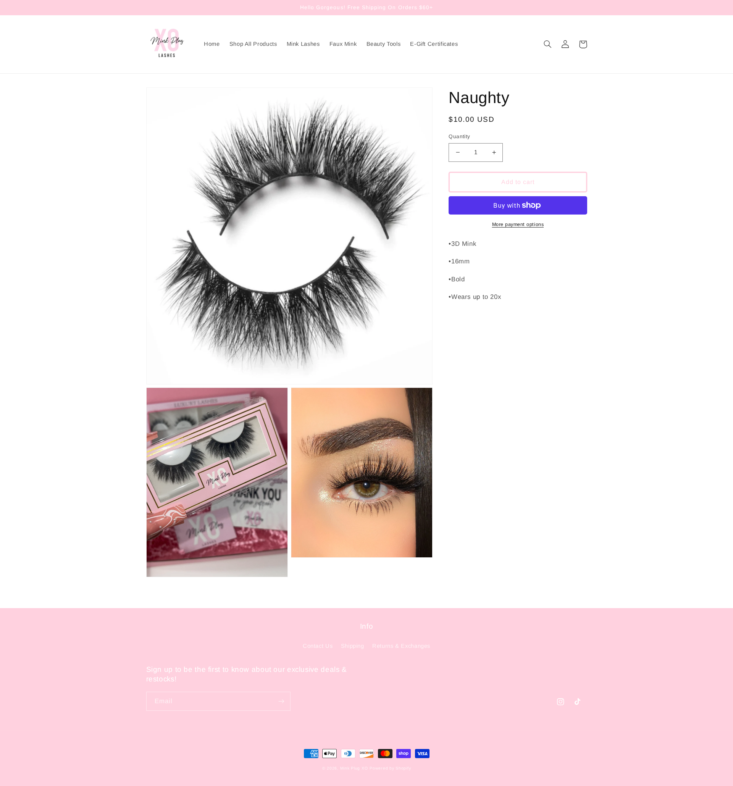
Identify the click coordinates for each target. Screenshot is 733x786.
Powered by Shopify (390, 768)
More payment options (518, 224)
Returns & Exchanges (401, 646)
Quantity (459, 136)
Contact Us (318, 646)
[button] (548, 44)
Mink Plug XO (354, 768)
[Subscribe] (281, 701)
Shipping (352, 646)
